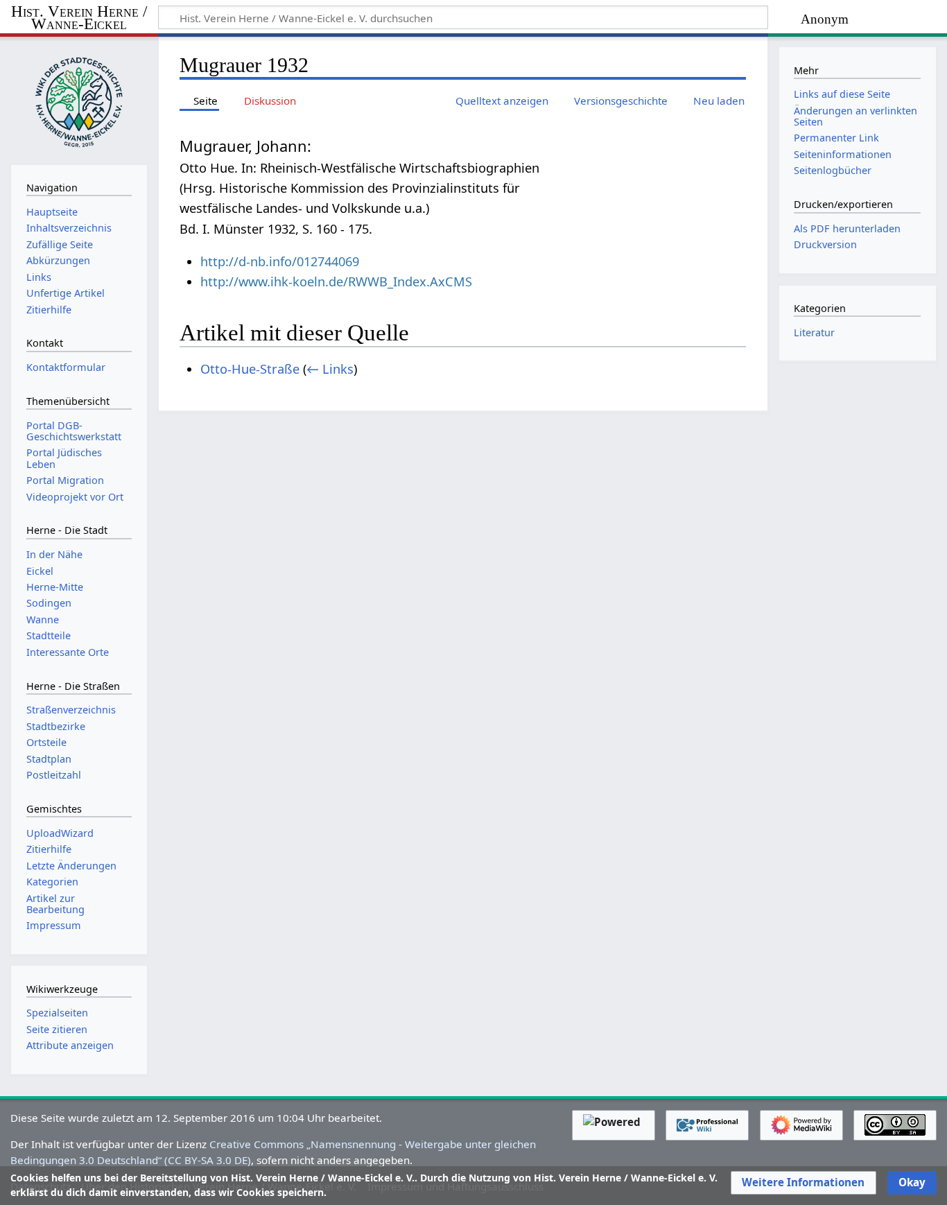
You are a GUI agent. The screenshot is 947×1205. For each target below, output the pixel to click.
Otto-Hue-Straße (249, 369)
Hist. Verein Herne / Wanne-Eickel (79, 18)
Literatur (814, 332)
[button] (803, 1183)
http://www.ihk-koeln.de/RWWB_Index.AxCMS (336, 281)
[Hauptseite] (79, 99)
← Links (330, 369)
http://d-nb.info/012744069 (279, 261)
